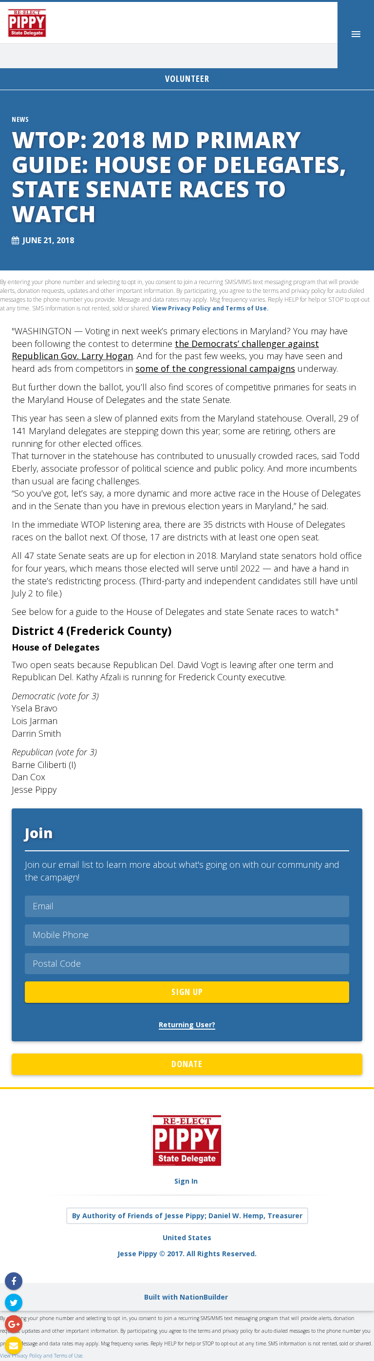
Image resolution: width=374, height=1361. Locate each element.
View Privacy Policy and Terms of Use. (41, 1355)
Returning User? (187, 1024)
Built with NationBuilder (186, 1297)
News (20, 119)
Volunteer (187, 78)
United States (187, 1237)
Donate (187, 1064)
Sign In (186, 1181)
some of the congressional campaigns (215, 368)
